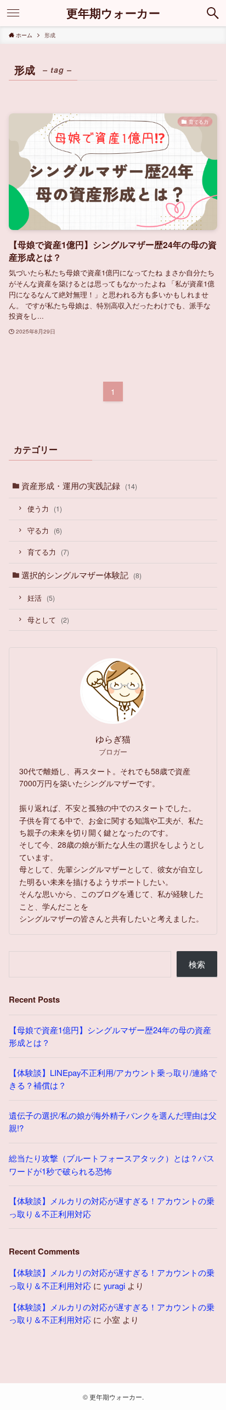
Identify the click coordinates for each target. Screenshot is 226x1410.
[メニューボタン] (13, 13)
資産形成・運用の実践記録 (79, 485)
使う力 (44, 508)
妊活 (41, 597)
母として (48, 619)
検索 (197, 964)
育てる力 (48, 551)
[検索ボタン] (213, 13)
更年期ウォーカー (113, 13)
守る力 (44, 530)
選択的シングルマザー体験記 (81, 574)
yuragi (114, 1285)
